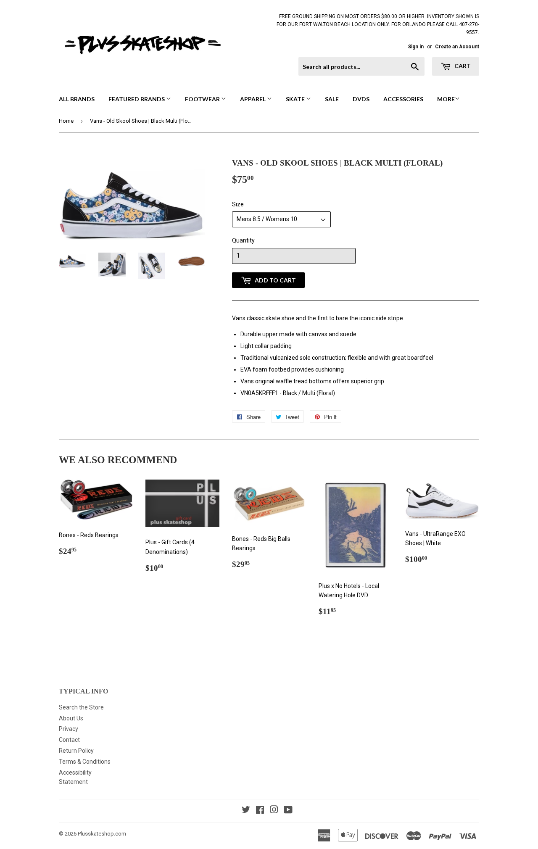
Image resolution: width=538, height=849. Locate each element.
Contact (69, 739)
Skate (296, 99)
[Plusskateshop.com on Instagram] (274, 810)
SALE (332, 99)
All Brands (77, 99)
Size (238, 204)
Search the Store (81, 707)
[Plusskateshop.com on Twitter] (246, 810)
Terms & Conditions (85, 761)
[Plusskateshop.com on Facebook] (260, 810)
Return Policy (76, 750)
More (446, 99)
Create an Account (457, 47)
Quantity (243, 240)
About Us (71, 718)
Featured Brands (137, 99)
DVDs (361, 99)
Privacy (68, 728)
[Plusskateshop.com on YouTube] (288, 810)
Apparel (253, 99)
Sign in (416, 47)
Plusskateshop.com (102, 834)
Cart (462, 65)
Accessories (403, 99)
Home (66, 121)
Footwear (203, 99)
